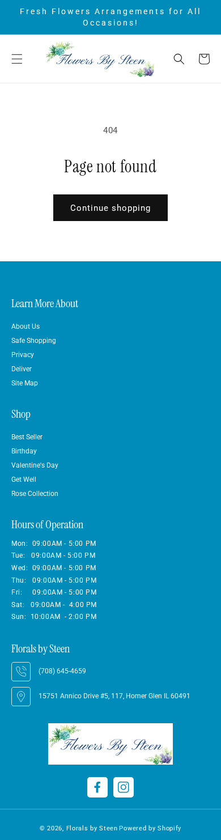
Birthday (24, 451)
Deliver (21, 369)
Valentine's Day (34, 465)
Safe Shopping (33, 341)
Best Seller (26, 437)
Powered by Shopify (150, 828)
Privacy (22, 355)
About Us (25, 326)
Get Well (23, 479)
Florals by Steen (92, 828)
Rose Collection (34, 494)
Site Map (24, 383)
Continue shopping (110, 208)
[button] (17, 58)
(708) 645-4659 (62, 671)
